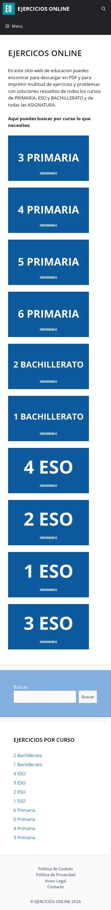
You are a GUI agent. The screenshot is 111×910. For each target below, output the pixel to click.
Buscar (20, 687)
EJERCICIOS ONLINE (44, 8)
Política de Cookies (55, 868)
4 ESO (19, 773)
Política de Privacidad (55, 874)
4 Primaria (24, 828)
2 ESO (19, 792)
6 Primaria (24, 810)
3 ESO (19, 783)
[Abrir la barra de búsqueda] (103, 8)
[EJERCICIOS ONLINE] (9, 8)
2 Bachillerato (27, 755)
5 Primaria (24, 819)
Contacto (55, 886)
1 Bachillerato (27, 764)
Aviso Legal (55, 880)
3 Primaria (24, 837)
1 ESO (19, 801)
